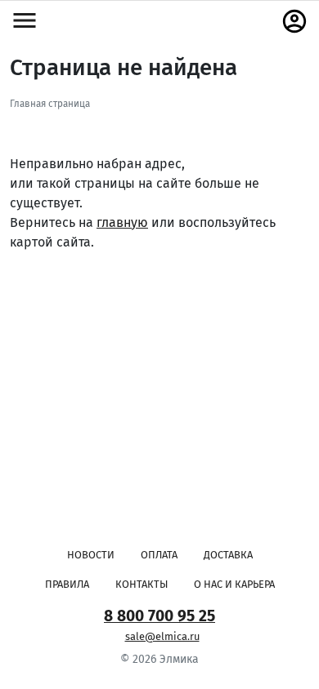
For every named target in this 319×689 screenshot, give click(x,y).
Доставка (228, 555)
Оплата (159, 555)
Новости (91, 555)
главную (122, 222)
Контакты (141, 584)
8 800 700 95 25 (159, 616)
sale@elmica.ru (162, 636)
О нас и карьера (234, 584)
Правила (67, 584)
